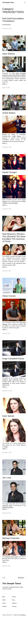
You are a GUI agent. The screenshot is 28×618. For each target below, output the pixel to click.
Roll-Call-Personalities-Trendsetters (13, 19)
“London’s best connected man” (12, 379)
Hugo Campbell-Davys (13, 358)
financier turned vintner (11, 556)
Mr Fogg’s (15, 203)
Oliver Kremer (9, 296)
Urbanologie (5, 383)
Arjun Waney (8, 54)
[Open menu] (25, 2)
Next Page (22, 577)
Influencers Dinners (7, 507)
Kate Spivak (8, 416)
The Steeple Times (8, 2)
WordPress (23, 615)
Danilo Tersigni (9, 172)
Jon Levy (6, 477)
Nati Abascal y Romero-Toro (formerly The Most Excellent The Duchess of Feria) (13, 238)
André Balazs (8, 113)
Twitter (6, 446)
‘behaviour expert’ (7, 505)
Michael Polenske (10, 538)
